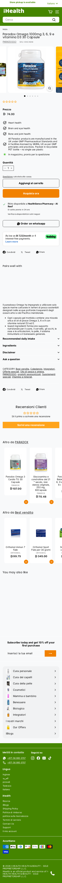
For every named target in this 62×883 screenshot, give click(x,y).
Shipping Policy (10, 808)
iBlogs (6, 805)
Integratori (49, 368)
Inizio (5, 29)
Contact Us (8, 823)
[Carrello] (50, 12)
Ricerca (6, 801)
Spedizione (8, 176)
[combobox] (31, 20)
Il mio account (10, 831)
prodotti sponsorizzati (29, 374)
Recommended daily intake (19, 338)
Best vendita (22, 368)
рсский (6, 782)
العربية (5, 778)
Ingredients (9, 345)
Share (42, 252)
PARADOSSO (9, 41)
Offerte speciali (11, 371)
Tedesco (7, 785)
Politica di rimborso (12, 812)
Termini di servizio (12, 820)
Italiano (6, 789)
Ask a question (11, 359)
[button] (10, 101)
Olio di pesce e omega (32, 371)
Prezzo (7, 109)
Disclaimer (9, 352)
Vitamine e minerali (22, 376)
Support (7, 827)
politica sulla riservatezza (15, 816)
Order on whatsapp (32, 223)
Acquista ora (31, 193)
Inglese (6, 774)
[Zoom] (49, 88)
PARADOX (21, 442)
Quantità (8, 162)
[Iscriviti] (50, 653)
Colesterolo (36, 368)
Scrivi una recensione (31, 425)
